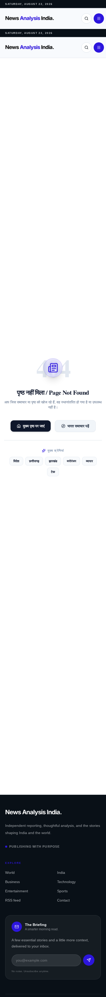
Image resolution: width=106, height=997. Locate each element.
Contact (63, 900)
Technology (66, 882)
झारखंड (53, 461)
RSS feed (13, 900)
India (61, 872)
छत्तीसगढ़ (34, 461)
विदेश (16, 461)
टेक (53, 472)
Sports (62, 891)
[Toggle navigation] (99, 18)
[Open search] (86, 18)
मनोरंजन (71, 461)
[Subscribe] (88, 960)
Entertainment (16, 891)
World (10, 872)
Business (12, 882)
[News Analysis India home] (29, 19)
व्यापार (89, 461)
